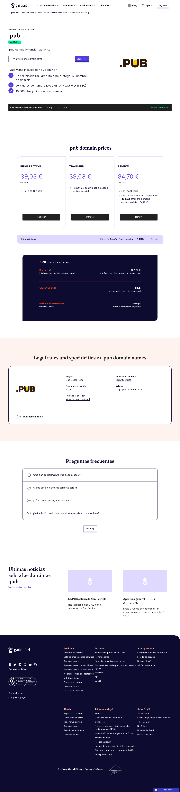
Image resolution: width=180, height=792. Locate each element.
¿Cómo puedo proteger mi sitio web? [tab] (52, 500)
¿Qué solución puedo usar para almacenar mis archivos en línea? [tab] (66, 513)
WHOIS (98, 681)
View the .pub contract (78, 399)
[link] (9, 664)
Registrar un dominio (73, 713)
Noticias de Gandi (145, 730)
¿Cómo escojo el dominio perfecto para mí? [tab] (55, 487)
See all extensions (159, 107)
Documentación (144, 661)
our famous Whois (91, 769)
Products (68, 5)
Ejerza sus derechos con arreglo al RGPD (114, 750)
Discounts (105, 5)
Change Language (17, 697)
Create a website (46, 5)
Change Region (15, 693)
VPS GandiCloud (71, 678)
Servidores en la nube (74, 730)
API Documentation (146, 665)
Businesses (86, 5)
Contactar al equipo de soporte (152, 652)
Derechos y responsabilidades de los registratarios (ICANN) (112, 727)
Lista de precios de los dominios (79, 657)
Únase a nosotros (145, 734)
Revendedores (102, 657)
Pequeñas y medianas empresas (110, 661)
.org (50, 107)
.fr (58, 107)
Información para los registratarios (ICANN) (115, 733)
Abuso (98, 713)
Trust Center (143, 722)
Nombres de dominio (73, 652)
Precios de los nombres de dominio (52, 13)
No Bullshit (142, 726)
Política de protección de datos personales (115, 746)
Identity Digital (123, 379)
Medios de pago (103, 737)
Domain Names (28, 13)
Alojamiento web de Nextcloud (78, 669)
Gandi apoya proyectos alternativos (154, 717)
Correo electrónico (73, 682)
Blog (134, 5)
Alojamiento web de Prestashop (79, 674)
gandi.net (15, 13)
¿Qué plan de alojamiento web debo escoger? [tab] (57, 474)
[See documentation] (49, 270)
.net (66, 107)
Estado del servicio (146, 657)
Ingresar (163, 5)
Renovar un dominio (73, 722)
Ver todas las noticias (19, 587)
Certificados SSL (71, 686)
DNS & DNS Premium (73, 690)
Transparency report (105, 754)
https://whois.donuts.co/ (129, 389)
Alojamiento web (71, 661)
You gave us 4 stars (17, 669)
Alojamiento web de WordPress (78, 665)
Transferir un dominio (74, 717)
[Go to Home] (20, 5)
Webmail (99, 672)
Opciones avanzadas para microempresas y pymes (115, 667)
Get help (90, 528)
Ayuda (149, 5)
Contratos (100, 722)
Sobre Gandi (143, 713)
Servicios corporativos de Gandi (110, 652)
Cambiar (155, 239)
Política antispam (103, 742)
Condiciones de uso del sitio (108, 717)
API (96, 677)
